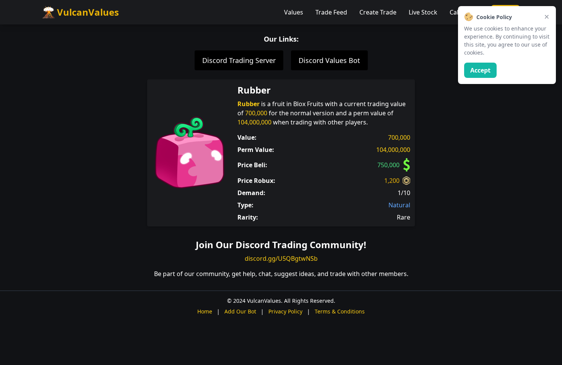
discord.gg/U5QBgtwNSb (281, 258)
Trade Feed (331, 12)
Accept (480, 70)
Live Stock (423, 12)
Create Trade (377, 12)
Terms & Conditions (340, 311)
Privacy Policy (285, 311)
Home (204, 311)
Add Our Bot (240, 311)
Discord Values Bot (329, 60)
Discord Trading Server (239, 60)
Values (293, 12)
